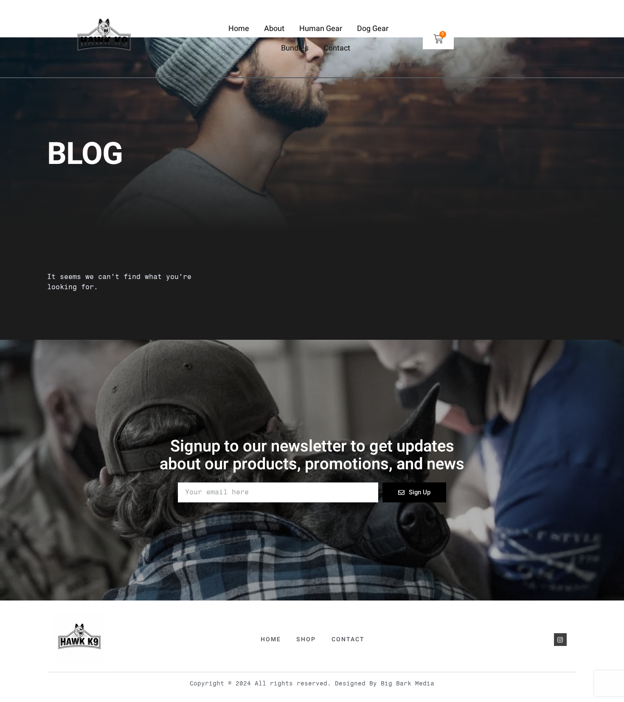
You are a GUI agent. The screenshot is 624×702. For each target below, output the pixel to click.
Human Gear (320, 28)
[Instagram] (560, 639)
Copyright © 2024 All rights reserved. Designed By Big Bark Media (312, 683)
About (274, 28)
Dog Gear (372, 28)
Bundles (295, 48)
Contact (336, 48)
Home (238, 28)
